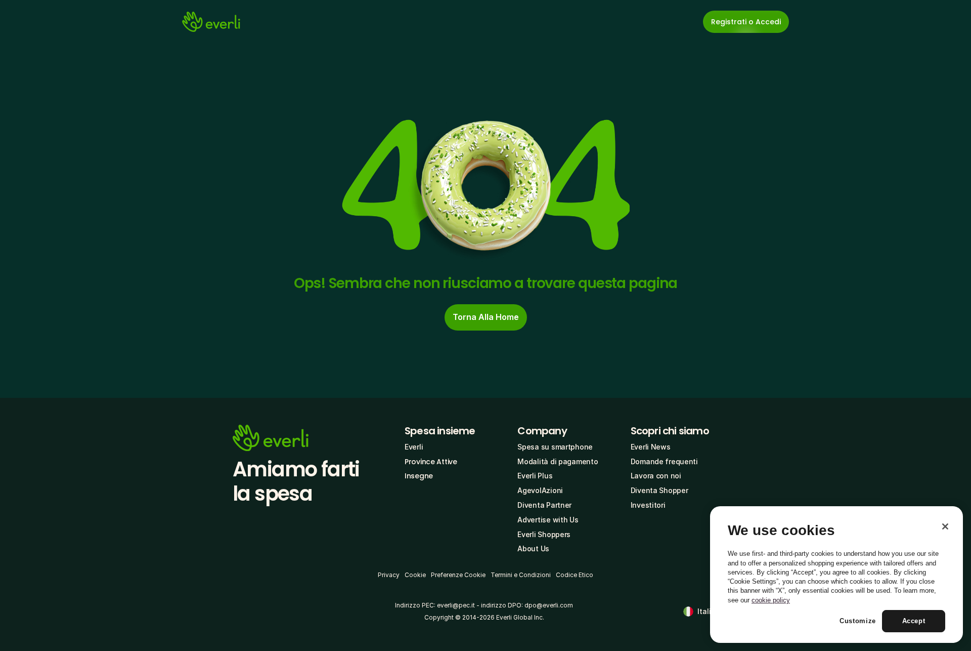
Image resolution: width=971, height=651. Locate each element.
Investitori (648, 505)
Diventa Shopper (659, 490)
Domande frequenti (664, 461)
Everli (414, 446)
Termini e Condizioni (521, 575)
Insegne (419, 476)
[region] (836, 574)
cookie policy (771, 600)
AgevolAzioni (540, 490)
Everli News (651, 446)
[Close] (945, 526)
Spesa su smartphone (555, 446)
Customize (858, 621)
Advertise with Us (547, 519)
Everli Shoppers (543, 534)
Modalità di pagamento (557, 461)
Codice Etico (574, 575)
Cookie (415, 575)
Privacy (389, 575)
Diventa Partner (544, 505)
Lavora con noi (656, 475)
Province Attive (431, 462)
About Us (533, 548)
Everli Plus (534, 475)
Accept (913, 621)
